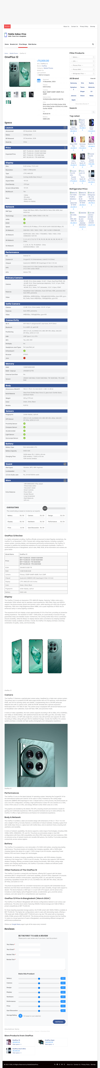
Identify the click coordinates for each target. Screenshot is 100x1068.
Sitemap (92, 26)
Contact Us (74, 26)
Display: (9, 992)
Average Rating (12, 1015)
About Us (66, 26)
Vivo (82, 83)
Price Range (23, 44)
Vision (82, 95)
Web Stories (32, 44)
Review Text (11, 959)
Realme (91, 83)
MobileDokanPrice (32, 1064)
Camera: (9, 983)
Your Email (11, 949)
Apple (73, 100)
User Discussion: (12, 1010)
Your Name (11, 944)
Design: (9, 987)
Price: (8, 1006)
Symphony (73, 88)
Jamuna (73, 95)
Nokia (91, 95)
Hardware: (10, 997)
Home (7, 44)
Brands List (14, 44)
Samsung (73, 83)
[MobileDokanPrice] (15, 34)
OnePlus (29, 1035)
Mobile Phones (48, 68)
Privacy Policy (84, 26)
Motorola (91, 87)
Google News (15, 924)
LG (91, 91)
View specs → (16, 1044)
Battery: (9, 978)
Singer (82, 91)
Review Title (11, 954)
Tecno (82, 87)
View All (92, 78)
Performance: (11, 1001)
